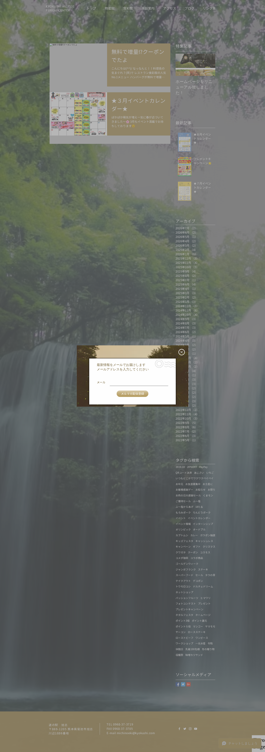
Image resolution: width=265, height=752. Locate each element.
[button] (181, 352)
